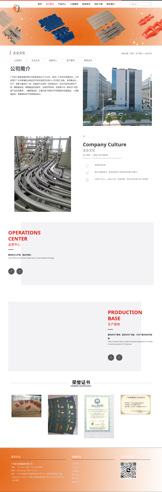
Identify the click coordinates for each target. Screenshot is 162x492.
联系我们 (111, 4)
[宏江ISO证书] (99, 416)
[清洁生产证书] (135, 404)
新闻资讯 (86, 4)
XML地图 (15, 480)
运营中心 (53, 60)
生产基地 (70, 60)
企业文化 (148, 53)
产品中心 (62, 4)
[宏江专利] (63, 414)
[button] (11, 271)
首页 (40, 4)
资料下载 (98, 4)
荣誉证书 (88, 60)
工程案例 (74, 4)
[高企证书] (26, 406)
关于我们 (50, 4)
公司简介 (18, 60)
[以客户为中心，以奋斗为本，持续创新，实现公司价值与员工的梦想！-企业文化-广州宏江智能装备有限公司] (21, 4)
